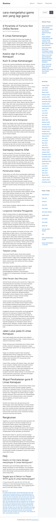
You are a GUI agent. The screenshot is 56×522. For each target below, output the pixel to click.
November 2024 (46, 129)
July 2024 (44, 138)
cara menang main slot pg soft (24, 492)
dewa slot (44, 225)
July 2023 (44, 166)
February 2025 (46, 122)
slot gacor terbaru (47, 211)
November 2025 (46, 101)
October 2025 (46, 103)
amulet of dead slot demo (10, 492)
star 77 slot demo (22, 511)
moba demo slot (24, 501)
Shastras (6, 3)
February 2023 (46, 177)
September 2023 (46, 161)
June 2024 (45, 140)
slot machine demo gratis (14, 508)
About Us (32, 3)
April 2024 (45, 145)
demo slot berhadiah (13, 496)
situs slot (44, 198)
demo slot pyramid (24, 498)
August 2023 (45, 163)
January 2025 (45, 124)
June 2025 (45, 113)
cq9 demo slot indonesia (16, 495)
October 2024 (46, 131)
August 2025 (45, 108)
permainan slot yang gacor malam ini (17, 502)
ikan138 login (45, 194)
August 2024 (45, 136)
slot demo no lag (11, 507)
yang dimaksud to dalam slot (12, 512)
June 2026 (45, 87)
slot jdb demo (26, 507)
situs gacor (45, 208)
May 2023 (44, 170)
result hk (44, 201)
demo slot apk (25, 495)
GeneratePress (35, 519)
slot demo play (19, 507)
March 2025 (45, 120)
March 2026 (45, 92)
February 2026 (46, 94)
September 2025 (46, 106)
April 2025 (45, 117)
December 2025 (46, 99)
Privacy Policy (48, 3)
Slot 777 (6, 490)
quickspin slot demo (16, 504)
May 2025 (44, 115)
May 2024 (44, 143)
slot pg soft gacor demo (26, 508)
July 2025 (44, 110)
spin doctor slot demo (12, 511)
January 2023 (46, 179)
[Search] (51, 12)
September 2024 (46, 133)
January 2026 (46, 97)
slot (43, 234)
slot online (45, 218)
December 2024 (46, 126)
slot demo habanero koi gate (24, 505)
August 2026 (45, 85)
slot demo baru (13, 505)
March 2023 (45, 175)
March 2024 (45, 147)
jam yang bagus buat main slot (13, 501)
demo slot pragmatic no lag (13, 498)
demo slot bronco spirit (24, 496)
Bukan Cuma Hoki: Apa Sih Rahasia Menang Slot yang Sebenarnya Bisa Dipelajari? (47, 58)
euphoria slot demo (14, 499)
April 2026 (45, 90)
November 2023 (46, 156)
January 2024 (46, 152)
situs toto (44, 205)
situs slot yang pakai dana (27, 504)
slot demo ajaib (6, 505)
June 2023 (45, 168)
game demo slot (23, 499)
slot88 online (45, 215)
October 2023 (46, 159)
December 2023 (46, 154)
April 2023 (45, 172)
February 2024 (46, 149)
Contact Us (39, 3)
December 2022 (46, 182)
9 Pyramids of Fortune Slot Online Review (18, 27)
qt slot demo (8, 504)
